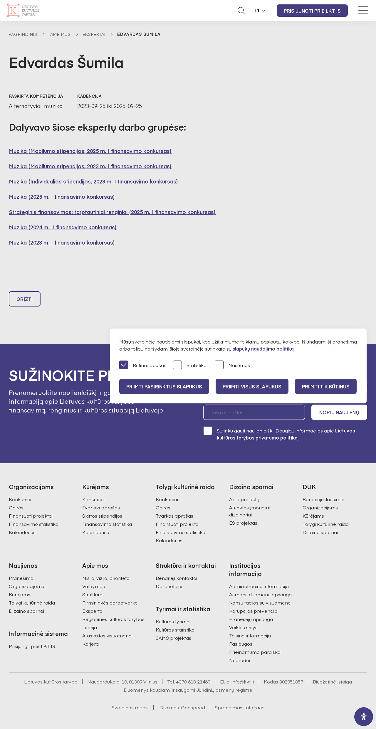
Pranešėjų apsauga (251, 619)
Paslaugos (240, 643)
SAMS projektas (173, 637)
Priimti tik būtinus (326, 386)
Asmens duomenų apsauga (260, 594)
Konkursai (20, 499)
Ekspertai (94, 34)
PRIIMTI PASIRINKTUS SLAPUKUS (164, 386)
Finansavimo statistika (33, 524)
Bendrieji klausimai (323, 499)
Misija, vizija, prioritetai (106, 578)
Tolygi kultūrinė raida (326, 524)
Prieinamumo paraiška (255, 652)
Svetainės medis (130, 707)
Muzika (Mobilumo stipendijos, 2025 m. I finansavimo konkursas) (90, 150)
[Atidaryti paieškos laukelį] (241, 10)
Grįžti (24, 299)
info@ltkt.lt (242, 681)
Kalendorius (22, 532)
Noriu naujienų (339, 412)
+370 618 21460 (193, 681)
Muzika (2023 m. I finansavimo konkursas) (62, 242)
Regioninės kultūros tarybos (113, 619)
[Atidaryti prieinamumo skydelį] (363, 716)
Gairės (16, 507)
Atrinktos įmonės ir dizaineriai (250, 511)
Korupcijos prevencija (253, 610)
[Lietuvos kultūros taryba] (23, 10)
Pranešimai (21, 578)
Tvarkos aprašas (101, 507)
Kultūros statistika (175, 629)
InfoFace (254, 707)
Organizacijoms (320, 507)
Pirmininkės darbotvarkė (110, 602)
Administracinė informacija (259, 586)
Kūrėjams (313, 515)
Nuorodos (240, 660)
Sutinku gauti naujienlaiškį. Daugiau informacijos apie (286, 434)
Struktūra (92, 594)
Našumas (239, 365)
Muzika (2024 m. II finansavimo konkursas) (63, 227)
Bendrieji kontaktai (176, 578)
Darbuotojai (169, 586)
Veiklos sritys (243, 627)
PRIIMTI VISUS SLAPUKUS (252, 386)
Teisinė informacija (250, 635)
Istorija (89, 627)
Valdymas (93, 586)
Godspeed (193, 707)
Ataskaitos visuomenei (107, 635)
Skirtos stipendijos (102, 515)
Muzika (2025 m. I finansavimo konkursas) (62, 196)
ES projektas (243, 522)
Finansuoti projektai (31, 515)
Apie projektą (244, 499)
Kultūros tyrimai (173, 621)
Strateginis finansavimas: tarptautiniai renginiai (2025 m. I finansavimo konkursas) (112, 211)
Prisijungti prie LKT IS (312, 10)
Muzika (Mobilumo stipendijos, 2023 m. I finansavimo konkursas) (90, 166)
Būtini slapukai (149, 365)
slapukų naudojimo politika (263, 348)
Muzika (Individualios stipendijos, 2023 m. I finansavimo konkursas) (93, 181)
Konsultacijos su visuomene (260, 602)
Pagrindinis (23, 34)
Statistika (197, 365)
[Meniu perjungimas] (363, 10)
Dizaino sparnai (320, 532)
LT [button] (257, 11)
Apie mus (60, 34)
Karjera (90, 643)
